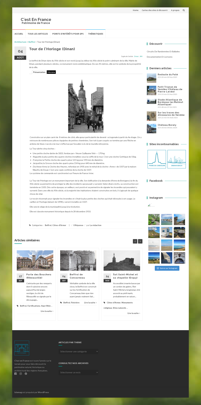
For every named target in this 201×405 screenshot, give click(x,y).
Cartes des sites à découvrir (155, 10)
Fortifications (34, 306)
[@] (156, 207)
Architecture (20, 42)
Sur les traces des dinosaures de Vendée (171, 113)
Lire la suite (46, 311)
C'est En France (36, 19)
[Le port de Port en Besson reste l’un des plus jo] (154, 258)
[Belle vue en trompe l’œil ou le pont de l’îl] (166, 245)
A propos (175, 10)
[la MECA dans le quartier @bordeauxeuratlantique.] (166, 258)
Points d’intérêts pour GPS (68, 33)
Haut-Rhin (46, 306)
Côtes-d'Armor (59, 225)
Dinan (136, 56)
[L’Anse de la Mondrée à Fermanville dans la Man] (179, 245)
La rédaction (95, 225)
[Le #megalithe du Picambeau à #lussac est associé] (154, 219)
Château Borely (167, 125)
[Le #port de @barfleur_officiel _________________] (166, 219)
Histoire (51, 72)
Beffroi (32, 42)
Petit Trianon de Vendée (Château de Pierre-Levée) (170, 89)
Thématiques (95, 33)
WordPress (43, 392)
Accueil (19, 33)
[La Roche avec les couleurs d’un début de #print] (154, 232)
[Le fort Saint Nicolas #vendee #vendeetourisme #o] (179, 219)
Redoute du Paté (168, 74)
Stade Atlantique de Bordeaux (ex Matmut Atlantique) (170, 102)
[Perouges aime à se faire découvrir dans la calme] (179, 258)
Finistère (75, 302)
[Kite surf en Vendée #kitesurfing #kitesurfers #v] (154, 245)
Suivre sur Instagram (168, 268)
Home (135, 10)
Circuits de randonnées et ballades (163, 51)
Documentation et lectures (159, 56)
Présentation (39, 72)
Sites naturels (119, 308)
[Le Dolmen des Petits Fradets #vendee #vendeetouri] (179, 232)
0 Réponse (78, 225)
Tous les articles (38, 33)
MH (141, 56)
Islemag (18, 392)
